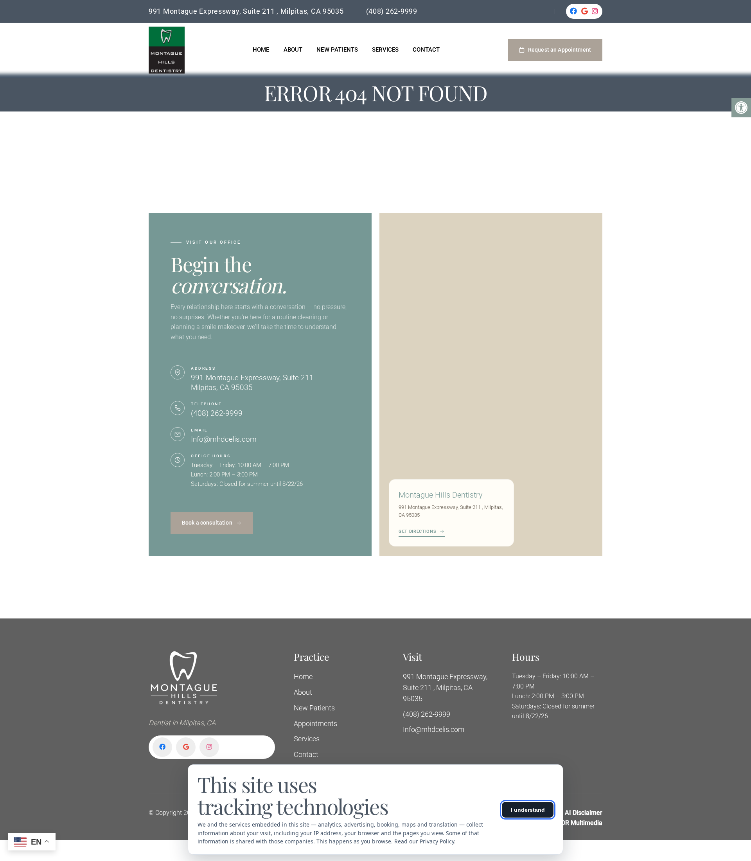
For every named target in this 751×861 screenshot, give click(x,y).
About (293, 49)
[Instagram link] (595, 11)
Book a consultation (207, 522)
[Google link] (584, 11)
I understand (528, 810)
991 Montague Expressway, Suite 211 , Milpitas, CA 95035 (246, 11)
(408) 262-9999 (391, 11)
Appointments (315, 723)
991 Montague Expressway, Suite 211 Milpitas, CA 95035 (252, 382)
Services (385, 49)
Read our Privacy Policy (424, 841)
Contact (426, 49)
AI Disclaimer (583, 812)
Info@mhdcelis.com (224, 439)
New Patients (337, 49)
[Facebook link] (573, 11)
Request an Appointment (559, 50)
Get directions (417, 531)
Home (261, 49)
